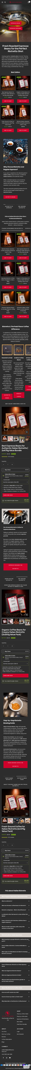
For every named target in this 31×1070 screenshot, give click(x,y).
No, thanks (15, 545)
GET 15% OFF (15, 541)
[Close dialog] (28, 521)
